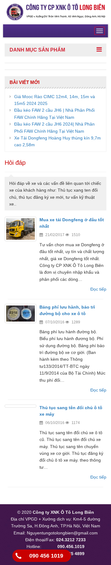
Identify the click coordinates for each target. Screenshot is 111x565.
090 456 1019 (46, 556)
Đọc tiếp (98, 289)
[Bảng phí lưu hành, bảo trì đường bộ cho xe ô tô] (20, 313)
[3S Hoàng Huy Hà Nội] (55, 11)
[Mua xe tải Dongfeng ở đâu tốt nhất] (20, 229)
